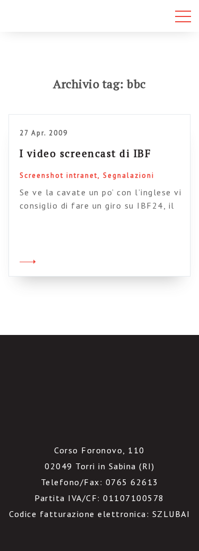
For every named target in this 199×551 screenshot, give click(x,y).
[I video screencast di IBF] (28, 260)
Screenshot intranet (59, 175)
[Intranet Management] (57, 16)
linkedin (113, 422)
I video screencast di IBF (85, 153)
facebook (85, 422)
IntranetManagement (99, 374)
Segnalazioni (128, 175)
